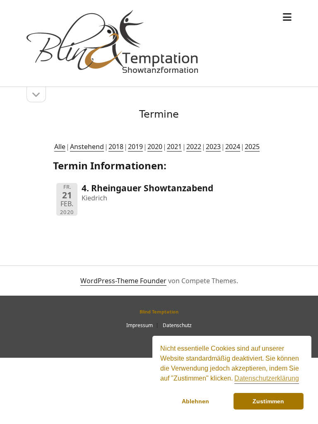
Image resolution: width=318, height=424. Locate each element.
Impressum (139, 325)
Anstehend (87, 146)
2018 (115, 146)
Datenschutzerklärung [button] (266, 378)
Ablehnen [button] (195, 401)
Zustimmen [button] (268, 401)
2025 (252, 146)
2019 (135, 146)
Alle (59, 146)
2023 (213, 146)
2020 (154, 146)
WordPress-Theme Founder (123, 280)
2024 (232, 146)
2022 (193, 146)
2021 (174, 146)
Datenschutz (177, 325)
